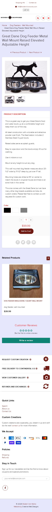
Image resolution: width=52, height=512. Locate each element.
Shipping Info (20, 3)
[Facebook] (5, 488)
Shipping (5, 455)
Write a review (26, 340)
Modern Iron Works (29, 504)
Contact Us (32, 3)
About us (5, 409)
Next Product (34, 52)
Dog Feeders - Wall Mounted (21, 25)
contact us (16, 425)
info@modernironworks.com (27, 7)
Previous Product (19, 52)
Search (5, 406)
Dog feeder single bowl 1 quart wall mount (23, 301)
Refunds (5, 457)
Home (4, 25)
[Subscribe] (47, 479)
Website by (18, 507)
